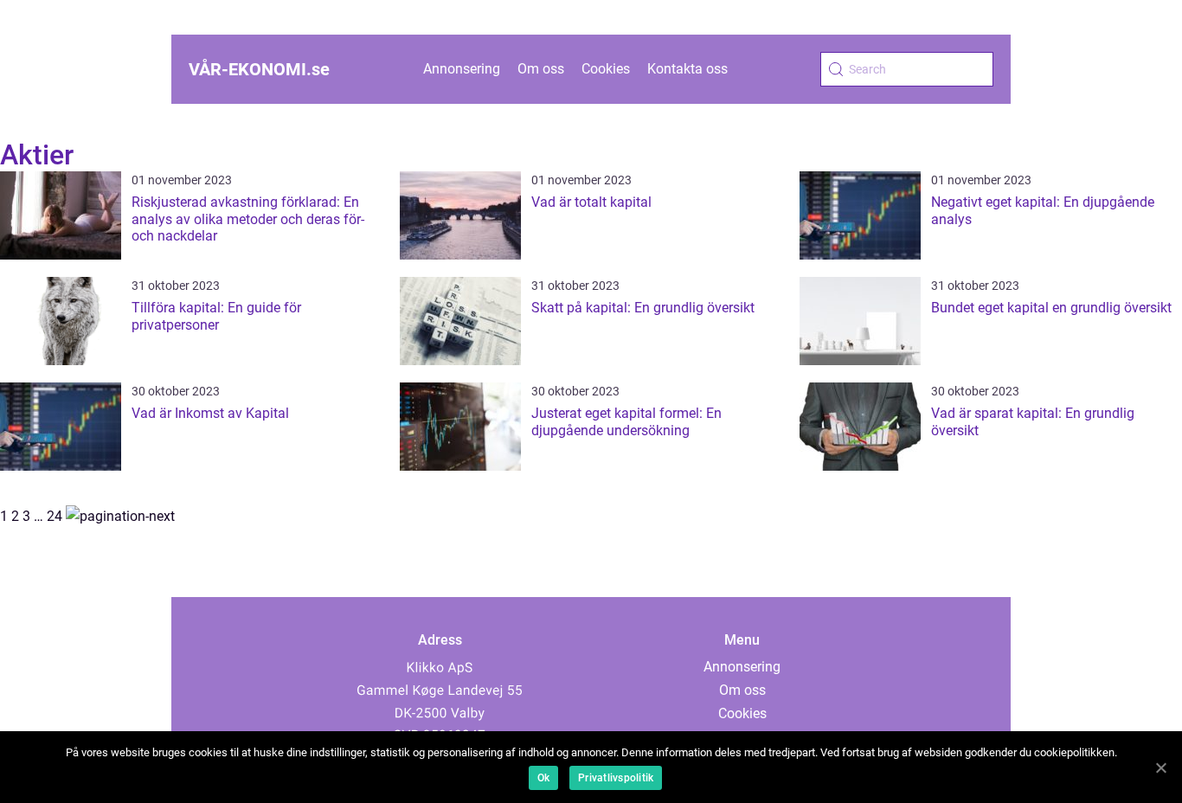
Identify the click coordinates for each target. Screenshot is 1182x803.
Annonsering (461, 69)
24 (54, 516)
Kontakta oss (687, 69)
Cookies (605, 69)
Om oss (540, 69)
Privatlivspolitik (615, 778)
